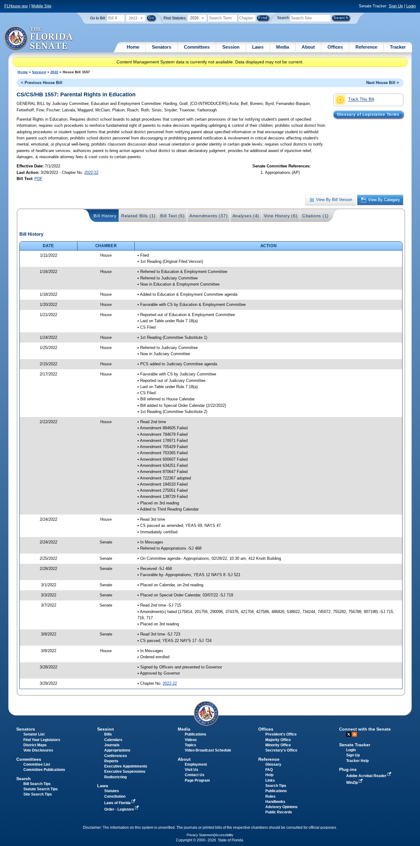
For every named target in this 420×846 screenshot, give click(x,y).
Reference (366, 47)
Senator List (34, 734)
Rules (270, 796)
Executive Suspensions (124, 771)
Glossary (273, 764)
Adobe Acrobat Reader (366, 776)
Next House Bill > (382, 82)
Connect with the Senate (365, 729)
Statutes (111, 791)
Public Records (278, 812)
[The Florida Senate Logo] (38, 38)
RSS (354, 734)
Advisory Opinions (281, 807)
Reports (111, 761)
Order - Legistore (119, 809)
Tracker (398, 47)
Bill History (104, 215)
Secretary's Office (281, 750)
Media (282, 47)
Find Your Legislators (41, 740)
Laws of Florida (118, 803)
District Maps (35, 745)
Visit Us (191, 770)
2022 (54, 72)
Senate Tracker (354, 744)
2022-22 (91, 172)
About (308, 47)
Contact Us (194, 775)
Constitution (114, 796)
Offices (335, 47)
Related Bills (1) (138, 215)
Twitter (348, 734)
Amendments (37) (208, 215)
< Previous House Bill (41, 82)
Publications (195, 734)
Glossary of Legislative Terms (368, 114)
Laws (257, 47)
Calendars (113, 740)
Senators (161, 47)
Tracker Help (357, 761)
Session (231, 47)
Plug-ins (348, 769)
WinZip (352, 782)
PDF (38, 178)
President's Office (281, 734)
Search (283, 18)
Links (270, 780)
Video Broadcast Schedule (208, 750)
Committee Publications (44, 770)
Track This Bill (361, 99)
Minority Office (278, 745)
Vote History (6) (280, 215)
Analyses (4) (245, 215)
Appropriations (117, 750)
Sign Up (396, 6)
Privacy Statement (200, 835)
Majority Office (278, 740)
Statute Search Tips (40, 789)
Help (269, 775)
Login (411, 6)
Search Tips (275, 786)
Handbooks (275, 802)
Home (133, 47)
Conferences (115, 756)
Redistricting (115, 777)
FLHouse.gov (16, 6)
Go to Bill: (98, 18)
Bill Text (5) (172, 215)
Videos (191, 740)
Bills (108, 734)
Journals (112, 745)
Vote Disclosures (38, 750)
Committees (197, 47)
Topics (190, 745)
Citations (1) (315, 215)
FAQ (269, 770)
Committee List (36, 764)
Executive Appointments (125, 766)
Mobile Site (41, 6)
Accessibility (224, 835)
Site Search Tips (37, 794)
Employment (196, 764)
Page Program (197, 780)
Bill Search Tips (37, 784)
